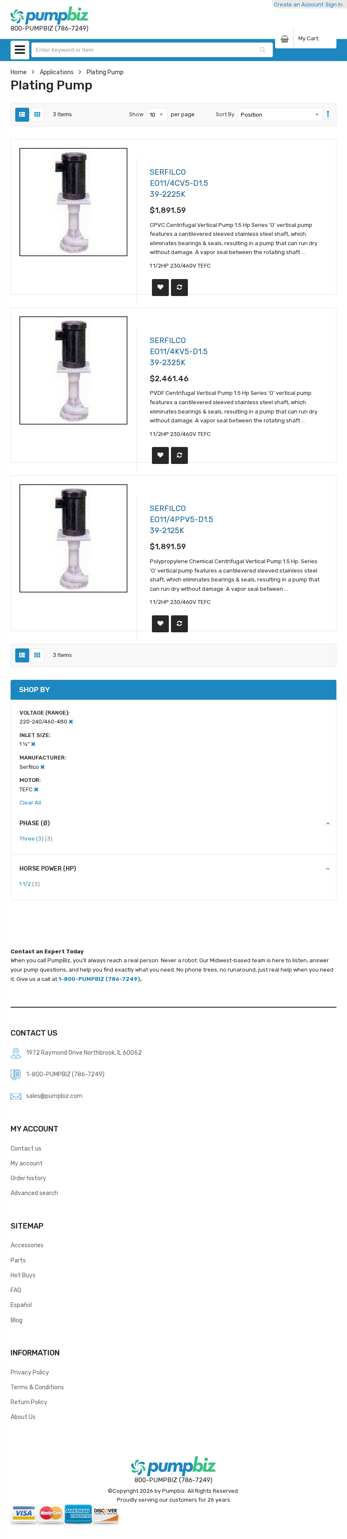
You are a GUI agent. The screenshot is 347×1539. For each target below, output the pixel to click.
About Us (23, 1416)
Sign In (334, 4)
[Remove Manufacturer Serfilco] (42, 767)
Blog (16, 1320)
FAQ (16, 1290)
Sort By (225, 114)
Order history (28, 1178)
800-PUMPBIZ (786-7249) (173, 1480)
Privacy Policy (30, 1372)
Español (21, 1305)
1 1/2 (29, 883)
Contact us (26, 1148)
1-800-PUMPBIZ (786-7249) (99, 979)
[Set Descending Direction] (328, 114)
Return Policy (29, 1402)
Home (19, 72)
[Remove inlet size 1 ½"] (33, 744)
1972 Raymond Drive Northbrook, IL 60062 (84, 1052)
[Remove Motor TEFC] (36, 789)
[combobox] (152, 49)
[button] (160, 287)
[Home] (49, 15)
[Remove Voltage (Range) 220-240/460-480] (71, 721)
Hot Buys (23, 1275)
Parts (18, 1260)
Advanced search (34, 1193)
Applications (57, 72)
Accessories (27, 1245)
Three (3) (35, 838)
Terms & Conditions (37, 1387)
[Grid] (37, 115)
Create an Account (298, 4)
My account (27, 1163)
